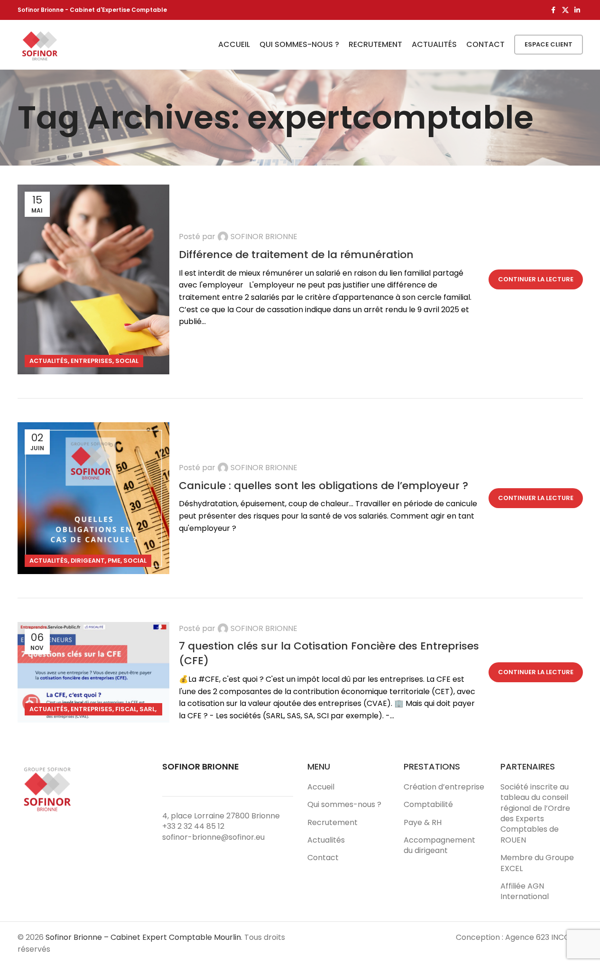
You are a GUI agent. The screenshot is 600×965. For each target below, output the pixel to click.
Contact (323, 858)
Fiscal (126, 709)
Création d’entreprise (444, 787)
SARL (147, 709)
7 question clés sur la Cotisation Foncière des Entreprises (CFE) (329, 653)
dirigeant (88, 561)
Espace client (548, 44)
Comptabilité (428, 804)
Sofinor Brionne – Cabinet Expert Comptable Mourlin (143, 937)
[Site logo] (40, 43)
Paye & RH (423, 822)
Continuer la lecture (535, 279)
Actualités (48, 361)
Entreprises (91, 361)
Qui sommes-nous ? (344, 804)
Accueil (320, 787)
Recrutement (332, 822)
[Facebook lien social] (553, 10)
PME (114, 561)
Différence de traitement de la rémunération (296, 254)
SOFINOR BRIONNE (264, 236)
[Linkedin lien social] (577, 10)
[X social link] (565, 10)
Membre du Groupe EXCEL (537, 863)
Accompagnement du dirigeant (439, 845)
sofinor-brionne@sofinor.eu (213, 837)
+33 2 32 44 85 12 (193, 826)
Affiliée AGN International (524, 891)
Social (126, 361)
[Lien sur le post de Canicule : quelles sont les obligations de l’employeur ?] (93, 498)
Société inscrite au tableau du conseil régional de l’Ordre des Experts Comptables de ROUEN (535, 813)
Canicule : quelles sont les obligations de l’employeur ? (323, 485)
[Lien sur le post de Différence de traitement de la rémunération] (93, 279)
